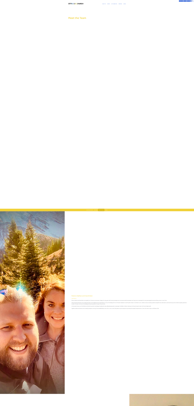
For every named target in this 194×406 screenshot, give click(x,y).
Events (108, 3)
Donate (188, 0)
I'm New (106, 210)
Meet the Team (101, 210)
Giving (124, 3)
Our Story (96, 210)
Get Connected (114, 3)
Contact (185, 0)
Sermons (120, 3)
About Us (104, 3)
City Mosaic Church (89, 210)
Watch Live (181, 0)
